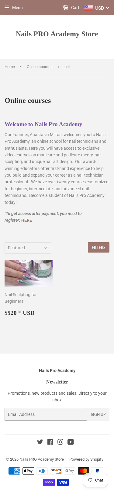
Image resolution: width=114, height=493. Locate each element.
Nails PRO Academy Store (57, 34)
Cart (74, 7)
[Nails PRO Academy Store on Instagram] (60, 442)
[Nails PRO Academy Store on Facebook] (50, 442)
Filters (98, 247)
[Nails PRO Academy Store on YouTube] (70, 442)
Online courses (40, 66)
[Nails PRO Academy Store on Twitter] (40, 442)
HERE (26, 220)
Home (10, 66)
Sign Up (98, 414)
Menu (17, 7)
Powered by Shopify (86, 459)
